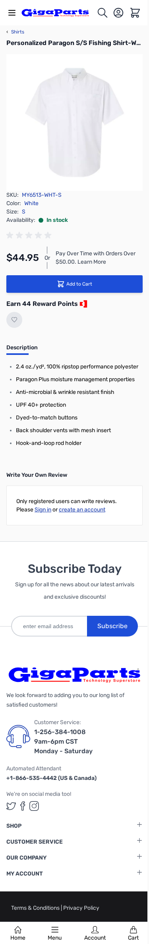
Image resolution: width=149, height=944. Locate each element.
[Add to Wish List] (14, 320)
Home (17, 937)
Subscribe (112, 626)
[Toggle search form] (102, 13)
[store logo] (59, 13)
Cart (133, 937)
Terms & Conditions (36, 908)
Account (95, 937)
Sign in (43, 509)
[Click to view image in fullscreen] (74, 122)
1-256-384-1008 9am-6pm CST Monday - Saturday (63, 741)
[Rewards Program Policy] (82, 304)
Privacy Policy (81, 908)
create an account (82, 509)
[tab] (22, 350)
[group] (30, 235)
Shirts (15, 32)
